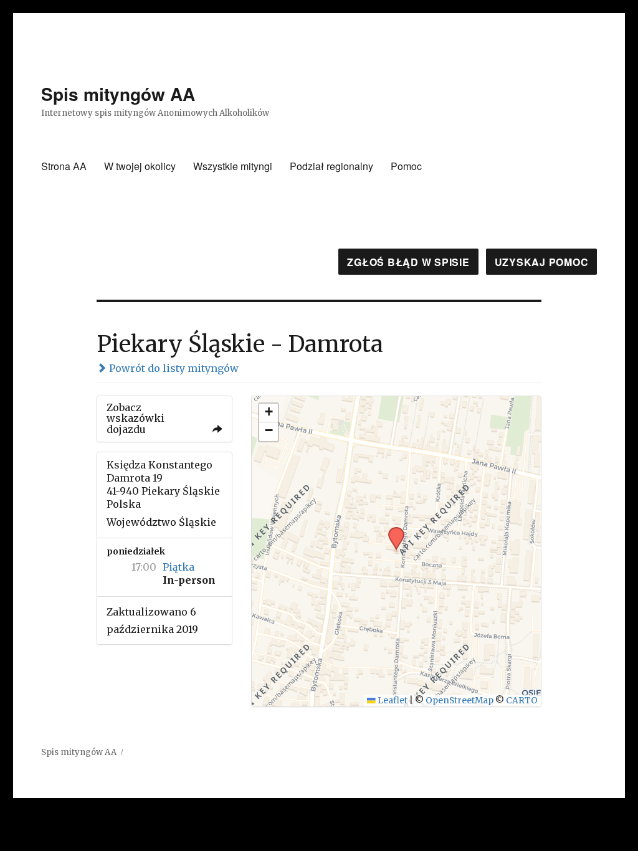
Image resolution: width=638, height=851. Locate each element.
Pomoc (406, 166)
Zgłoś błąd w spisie (408, 262)
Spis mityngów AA (118, 94)
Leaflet (391, 700)
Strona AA (64, 166)
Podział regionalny (331, 166)
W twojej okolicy (140, 166)
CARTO (522, 700)
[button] (392, 531)
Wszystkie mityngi (232, 166)
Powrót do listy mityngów (173, 368)
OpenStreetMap (459, 700)
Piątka (178, 567)
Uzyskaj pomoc (542, 262)
